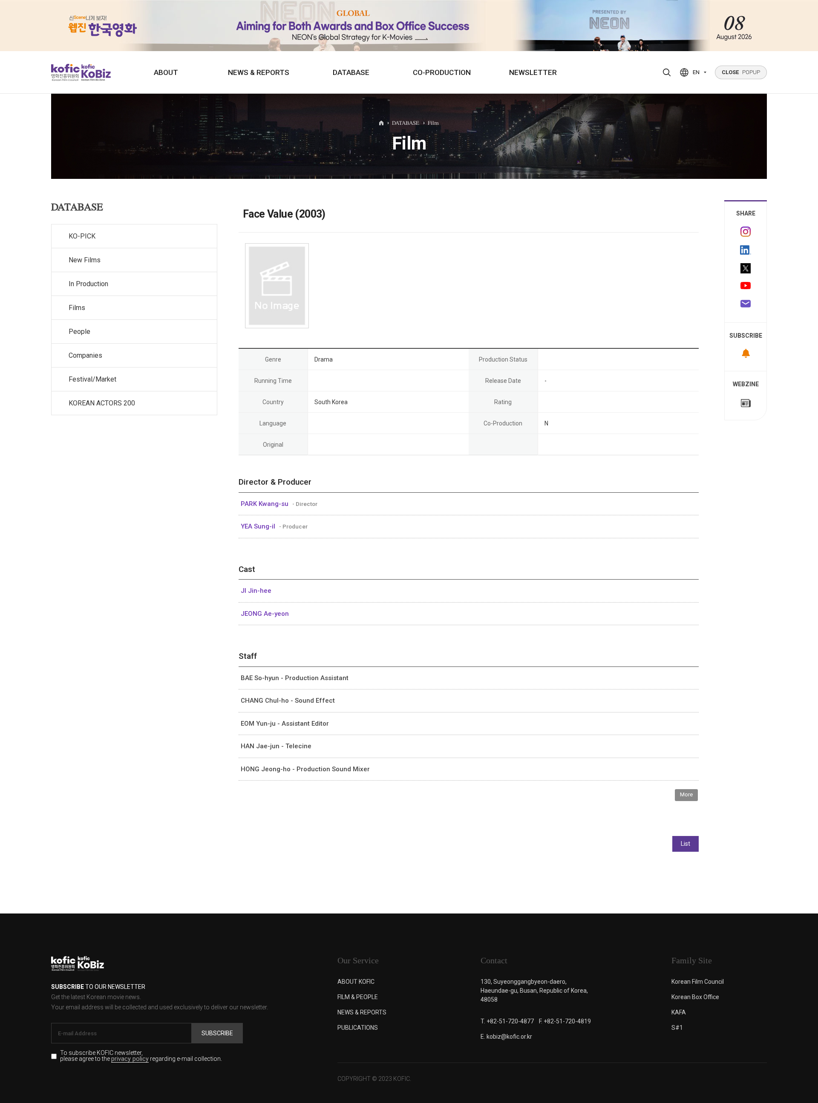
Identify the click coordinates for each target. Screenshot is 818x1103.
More (686, 794)
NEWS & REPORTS (258, 72)
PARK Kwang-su (265, 504)
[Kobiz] (95, 72)
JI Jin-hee (256, 591)
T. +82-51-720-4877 (507, 1021)
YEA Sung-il (259, 526)
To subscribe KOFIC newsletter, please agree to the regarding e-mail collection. (141, 1056)
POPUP (741, 72)
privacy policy (130, 1059)
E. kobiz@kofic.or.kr (506, 1036)
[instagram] (745, 231)
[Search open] (667, 72)
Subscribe (217, 1033)
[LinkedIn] (745, 250)
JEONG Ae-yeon (265, 614)
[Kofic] (65, 72)
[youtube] (745, 287)
